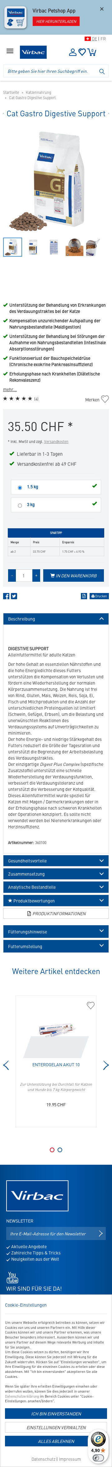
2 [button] (60, 1150)
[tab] (56, 931)
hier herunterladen (56, 21)
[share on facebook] (6, 597)
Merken (95, 399)
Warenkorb (92, 50)
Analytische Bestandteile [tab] (32, 887)
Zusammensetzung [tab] (26, 874)
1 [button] (52, 1150)
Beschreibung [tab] (21, 618)
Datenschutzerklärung (22, 1396)
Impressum (70, 1459)
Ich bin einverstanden (56, 1413)
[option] (56, 181)
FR (103, 38)
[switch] (98, 1457)
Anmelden (72, 52)
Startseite (11, 92)
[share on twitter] (14, 597)
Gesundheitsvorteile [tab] (27, 860)
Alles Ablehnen (56, 1441)
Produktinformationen (58, 913)
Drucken (101, 596)
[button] (56, 931)
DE (94, 38)
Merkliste (82, 52)
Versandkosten (56, 441)
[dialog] (56, 1380)
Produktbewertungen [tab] (33, 900)
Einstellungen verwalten (56, 1427)
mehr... (10, 389)
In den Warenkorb (75, 575)
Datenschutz (43, 1459)
